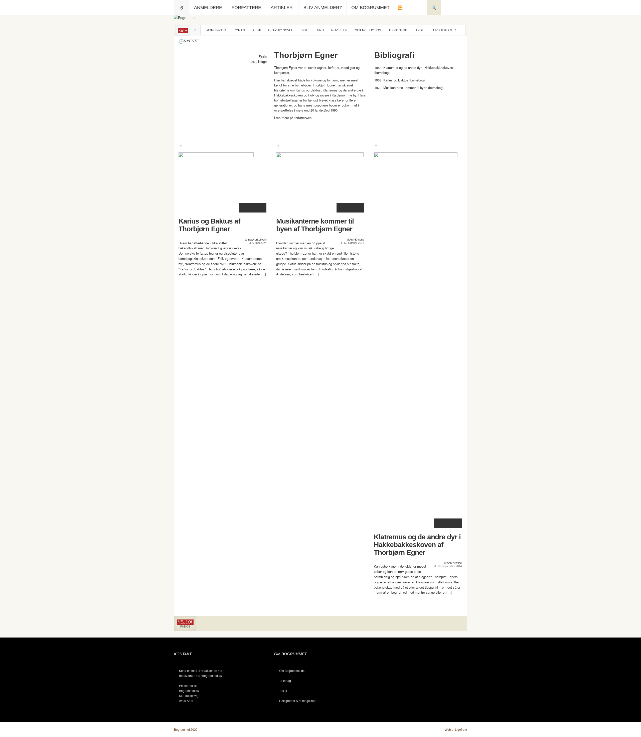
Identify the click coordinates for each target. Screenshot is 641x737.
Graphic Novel (280, 30)
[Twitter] (459, 623)
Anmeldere (208, 7)
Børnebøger (215, 30)
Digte (304, 30)
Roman (239, 30)
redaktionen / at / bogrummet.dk (200, 675)
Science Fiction (368, 30)
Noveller (339, 30)
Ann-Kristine (356, 239)
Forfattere (246, 7)
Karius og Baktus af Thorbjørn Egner (209, 225)
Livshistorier (444, 30)
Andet (420, 30)
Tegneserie (398, 30)
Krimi (256, 30)
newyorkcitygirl (257, 239)
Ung (320, 30)
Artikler (282, 7)
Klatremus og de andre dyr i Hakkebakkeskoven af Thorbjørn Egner (417, 544)
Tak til (283, 690)
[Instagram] (444, 623)
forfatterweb (302, 117)
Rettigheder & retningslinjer (297, 700)
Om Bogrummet (370, 7)
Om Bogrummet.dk (291, 670)
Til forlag (285, 680)
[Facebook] (452, 623)
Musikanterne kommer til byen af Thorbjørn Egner (315, 225)
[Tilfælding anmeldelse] (399, 7)
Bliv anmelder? (322, 7)
